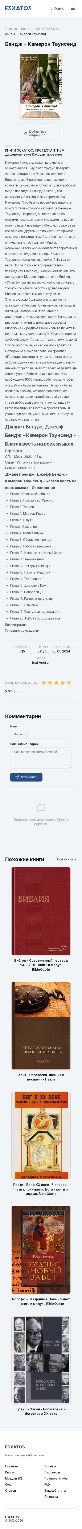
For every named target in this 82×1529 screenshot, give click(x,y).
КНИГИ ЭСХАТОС (46, 28)
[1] (44, 683)
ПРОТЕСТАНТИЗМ (50, 150)
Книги (25, 28)
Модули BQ (13, 1478)
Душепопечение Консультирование (33, 154)
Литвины (51, 1496)
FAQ (47, 1484)
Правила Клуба (56, 1478)
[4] (63, 683)
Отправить (29, 777)
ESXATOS (15, 1446)
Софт (9, 1484)
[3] (56, 683)
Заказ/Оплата (55, 1490)
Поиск (58, 8)
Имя (13, 726)
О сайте (50, 1466)
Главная (11, 28)
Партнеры (52, 1472)
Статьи (10, 1490)
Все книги (65, 859)
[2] (50, 683)
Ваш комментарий (24, 744)
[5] (69, 683)
